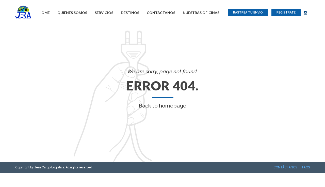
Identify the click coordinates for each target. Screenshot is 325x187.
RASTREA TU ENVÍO (248, 12)
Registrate (286, 12)
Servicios (104, 12)
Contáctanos (161, 12)
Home (44, 12)
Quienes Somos (72, 12)
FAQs (306, 167)
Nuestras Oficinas (201, 12)
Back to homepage (162, 105)
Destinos (130, 12)
